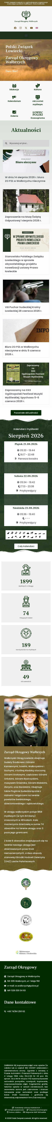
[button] (26, 35)
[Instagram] (20, 27)
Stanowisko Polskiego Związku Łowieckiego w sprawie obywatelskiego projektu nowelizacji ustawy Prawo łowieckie (24, 264)
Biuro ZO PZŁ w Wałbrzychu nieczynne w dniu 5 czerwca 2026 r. (22, 350)
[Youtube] (31, 27)
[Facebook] (15, 27)
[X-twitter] (26, 27)
